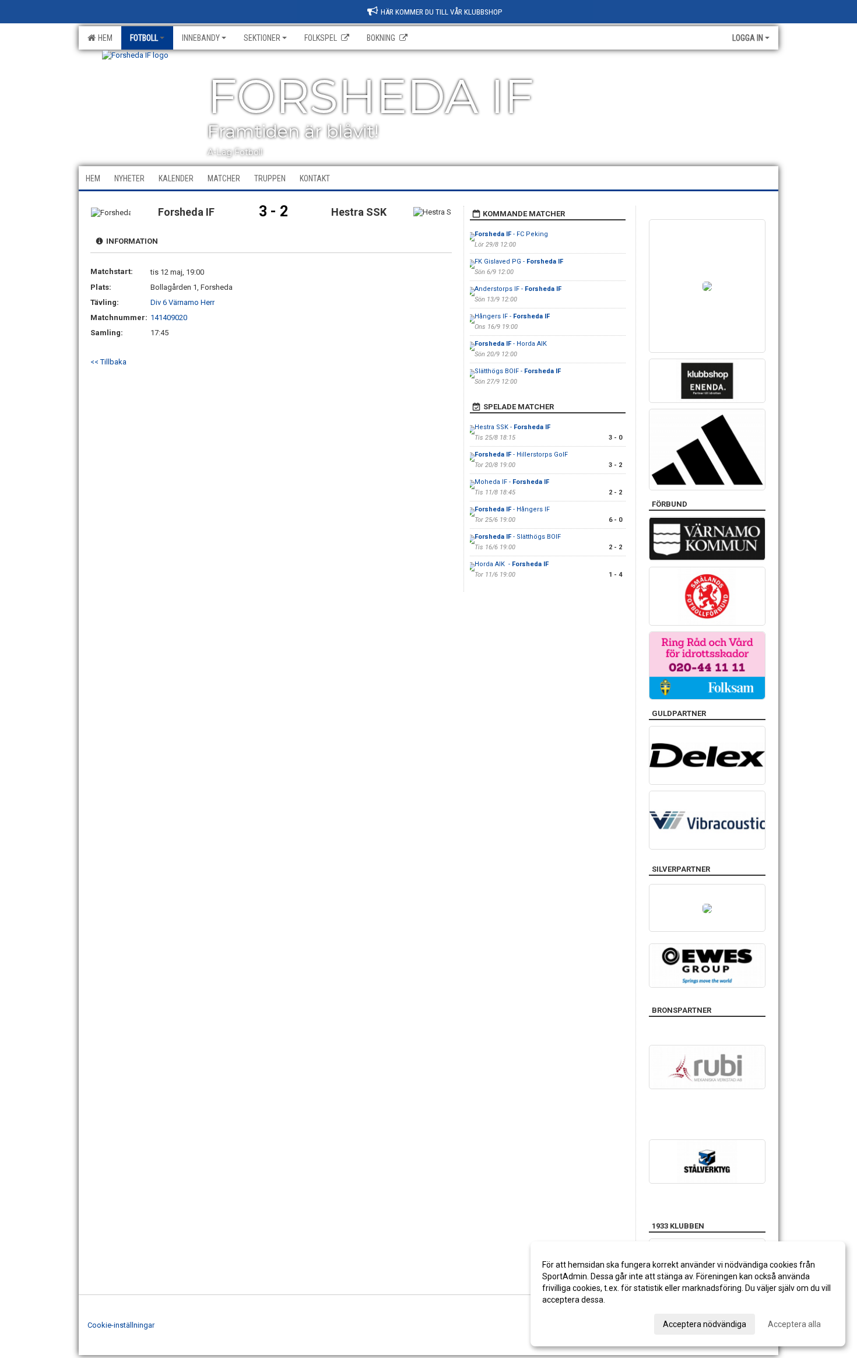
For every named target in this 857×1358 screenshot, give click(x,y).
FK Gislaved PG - (519, 261)
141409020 (168, 317)
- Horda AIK (512, 344)
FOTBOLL (144, 38)
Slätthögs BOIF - (518, 371)
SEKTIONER (262, 38)
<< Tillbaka (108, 361)
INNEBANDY (201, 38)
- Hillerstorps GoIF (521, 454)
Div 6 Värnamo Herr (182, 302)
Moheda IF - (512, 482)
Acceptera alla (794, 1324)
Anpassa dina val (573, 1322)
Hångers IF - (512, 316)
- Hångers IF (512, 509)
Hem (103, 38)
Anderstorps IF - (518, 289)
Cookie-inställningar (120, 1325)
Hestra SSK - (512, 427)
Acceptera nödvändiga (704, 1324)
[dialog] (688, 1293)
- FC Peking (512, 234)
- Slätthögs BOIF (518, 537)
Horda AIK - (512, 564)
